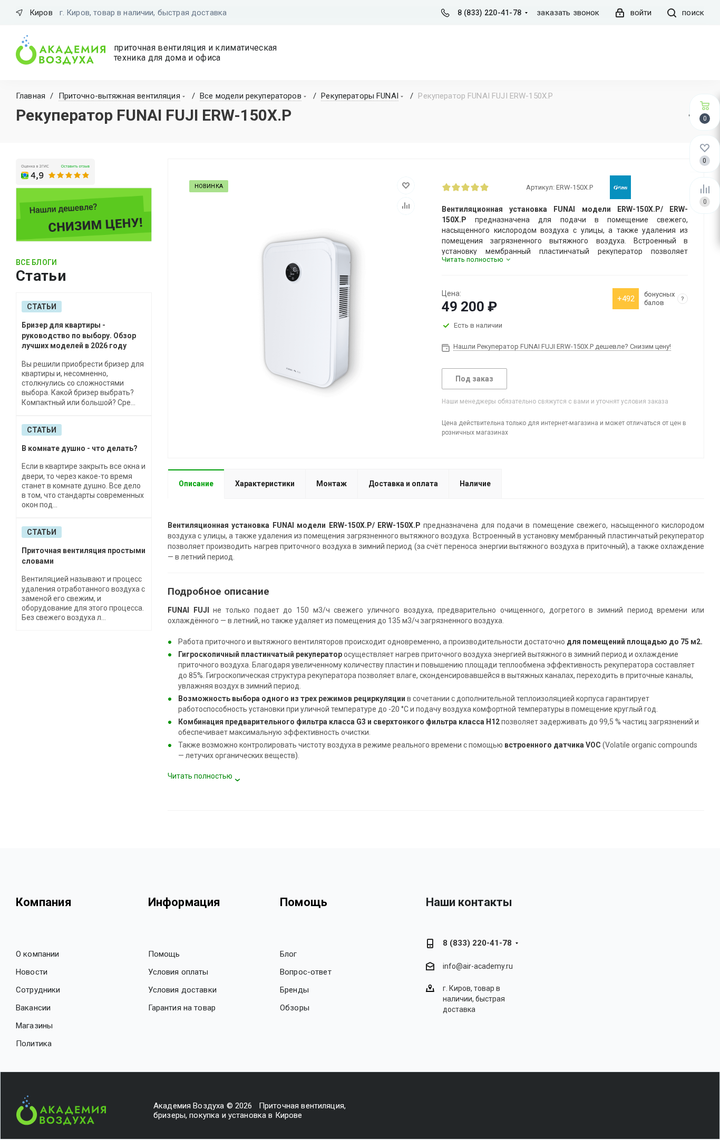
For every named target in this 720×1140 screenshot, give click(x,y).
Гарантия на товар (182, 1008)
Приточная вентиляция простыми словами (83, 555)
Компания (44, 902)
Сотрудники (38, 990)
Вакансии (33, 1008)
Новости (31, 972)
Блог (288, 954)
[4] (475, 187)
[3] (465, 187)
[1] (446, 187)
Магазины (34, 1025)
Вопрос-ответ (306, 972)
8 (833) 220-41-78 (489, 12)
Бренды (294, 990)
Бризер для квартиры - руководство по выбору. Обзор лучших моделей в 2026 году (79, 335)
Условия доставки (182, 990)
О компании (38, 954)
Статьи (41, 306)
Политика (34, 1043)
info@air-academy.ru (478, 966)
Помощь (164, 954)
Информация (184, 902)
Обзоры (294, 1008)
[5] (484, 187)
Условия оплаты (178, 972)
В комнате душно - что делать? (80, 448)
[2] (456, 187)
